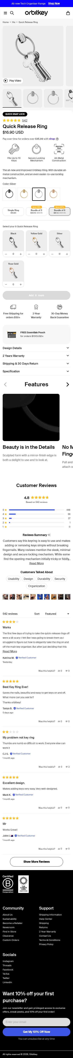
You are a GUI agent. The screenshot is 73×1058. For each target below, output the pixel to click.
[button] (67, 384)
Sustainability (9, 918)
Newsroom (9, 927)
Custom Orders (11, 940)
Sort (37, 614)
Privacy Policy (46, 944)
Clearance (8, 935)
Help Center (45, 918)
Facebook (8, 969)
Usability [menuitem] (13, 579)
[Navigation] (4, 13)
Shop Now (54, 3)
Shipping (44, 923)
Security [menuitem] (60, 579)
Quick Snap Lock (15, 114)
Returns (43, 927)
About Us (8, 914)
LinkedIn (7, 982)
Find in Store (9, 931)
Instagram (8, 961)
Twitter (6, 978)
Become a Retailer (13, 923)
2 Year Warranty (47, 931)
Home (6, 22)
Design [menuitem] (28, 579)
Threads (7, 965)
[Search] (13, 13)
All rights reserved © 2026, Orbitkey (20, 1054)
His (13, 22)
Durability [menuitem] (44, 579)
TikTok (6, 973)
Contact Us (45, 935)
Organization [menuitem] (36, 586)
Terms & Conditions (49, 940)
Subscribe (36, 1032)
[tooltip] (49, 535)
